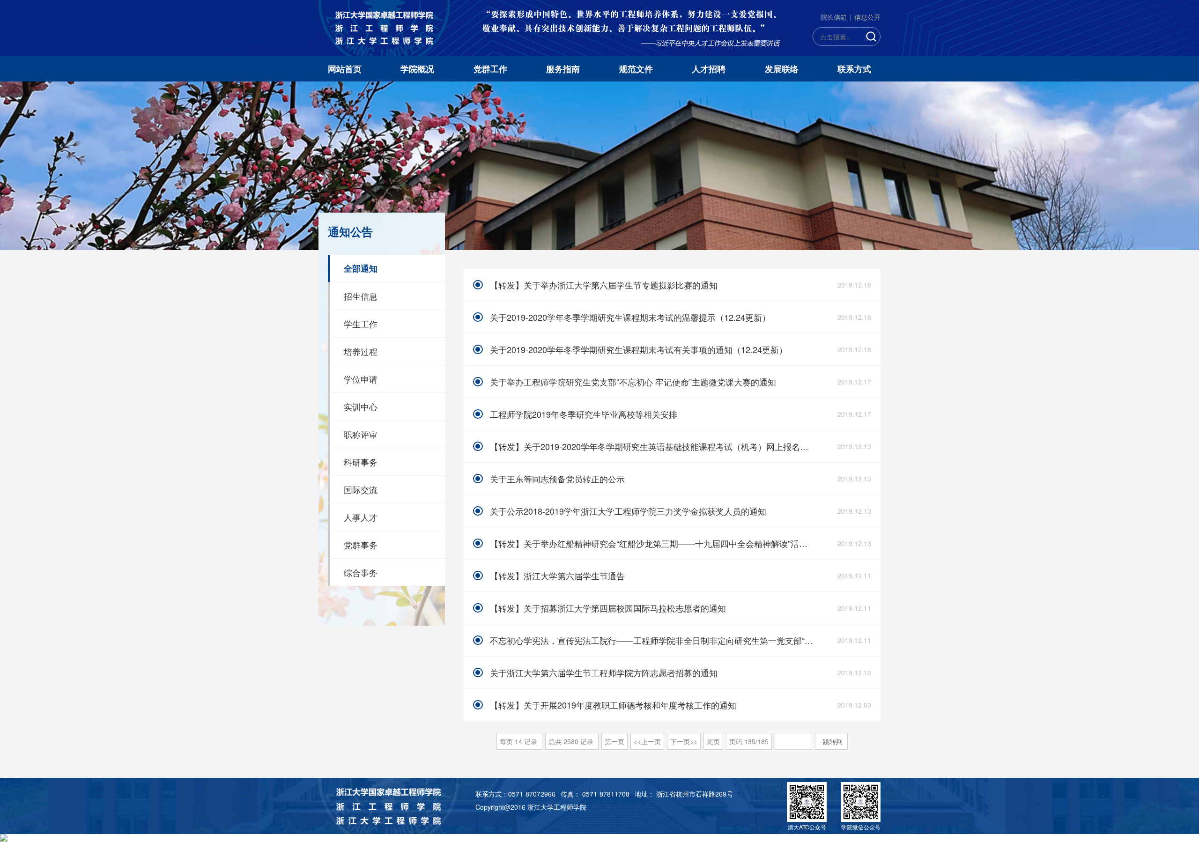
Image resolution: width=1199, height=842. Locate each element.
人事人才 (360, 517)
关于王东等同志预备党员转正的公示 (557, 479)
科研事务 (360, 462)
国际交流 (360, 489)
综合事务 (360, 572)
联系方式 (854, 69)
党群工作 (490, 69)
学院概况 (417, 69)
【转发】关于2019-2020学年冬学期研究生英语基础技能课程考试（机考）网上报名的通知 (652, 446)
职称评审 (360, 434)
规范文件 (636, 69)
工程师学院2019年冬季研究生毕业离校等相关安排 (583, 414)
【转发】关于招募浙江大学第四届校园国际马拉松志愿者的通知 (608, 608)
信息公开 (867, 17)
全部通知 (360, 268)
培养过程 (360, 351)
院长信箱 (834, 17)
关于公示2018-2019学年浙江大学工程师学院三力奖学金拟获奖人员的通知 (628, 511)
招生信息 (360, 296)
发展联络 (782, 69)
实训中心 (360, 406)
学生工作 (360, 324)
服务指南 (563, 69)
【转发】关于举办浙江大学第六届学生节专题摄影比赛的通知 (604, 285)
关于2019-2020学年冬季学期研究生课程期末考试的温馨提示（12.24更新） (630, 317)
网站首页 (345, 69)
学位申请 (360, 379)
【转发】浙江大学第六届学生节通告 (557, 575)
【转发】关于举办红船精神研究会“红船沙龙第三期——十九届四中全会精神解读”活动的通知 (652, 543)
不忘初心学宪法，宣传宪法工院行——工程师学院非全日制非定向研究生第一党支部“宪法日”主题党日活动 (652, 640)
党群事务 (360, 545)
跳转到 (833, 741)
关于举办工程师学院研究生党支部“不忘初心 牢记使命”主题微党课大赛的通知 (633, 382)
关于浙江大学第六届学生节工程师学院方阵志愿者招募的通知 (604, 672)
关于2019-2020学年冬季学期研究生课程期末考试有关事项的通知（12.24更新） (638, 349)
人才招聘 (708, 69)
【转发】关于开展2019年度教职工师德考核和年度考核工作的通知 (613, 705)
